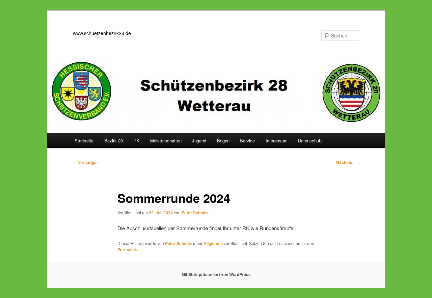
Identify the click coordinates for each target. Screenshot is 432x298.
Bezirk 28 (113, 140)
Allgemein (213, 243)
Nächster (347, 162)
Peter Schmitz (195, 213)
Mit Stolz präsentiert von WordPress (216, 274)
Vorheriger (85, 162)
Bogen (223, 140)
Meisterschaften (166, 140)
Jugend (199, 140)
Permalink (127, 249)
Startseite (84, 140)
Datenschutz (310, 140)
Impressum (277, 140)
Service (247, 140)
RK (136, 140)
